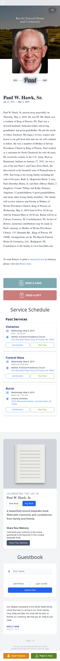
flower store (25, 263)
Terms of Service (37, 649)
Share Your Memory (18, 542)
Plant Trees (42, 345)
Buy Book (29, 503)
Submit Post (30, 590)
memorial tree (37, 259)
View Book (13, 503)
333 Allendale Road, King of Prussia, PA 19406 (32, 339)
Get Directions (17, 345)
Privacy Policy (22, 649)
